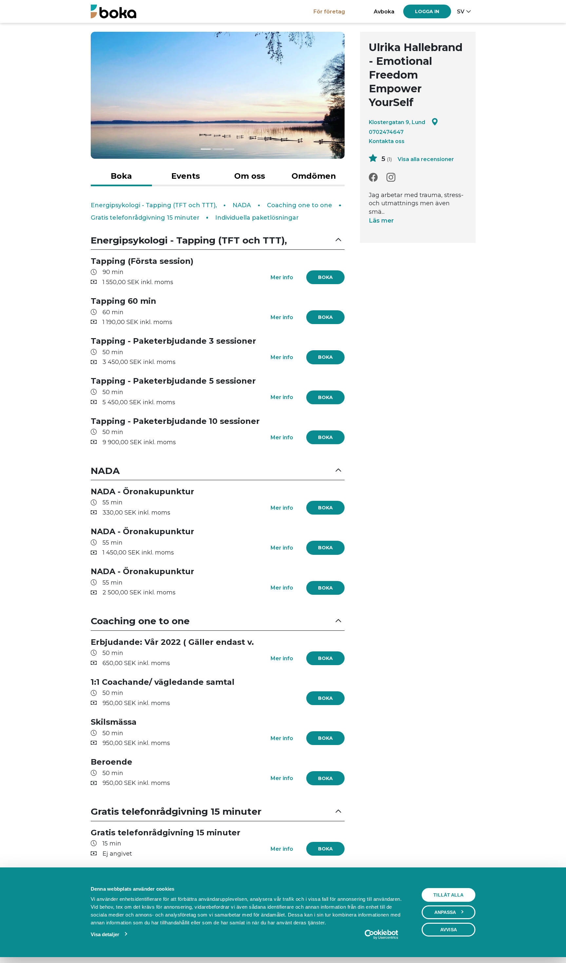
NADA (242, 205)
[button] (218, 240)
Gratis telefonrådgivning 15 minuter (145, 217)
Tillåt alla (448, 895)
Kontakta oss (387, 141)
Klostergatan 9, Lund (397, 122)
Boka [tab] (121, 176)
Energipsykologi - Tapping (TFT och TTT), (154, 205)
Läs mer (381, 220)
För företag (329, 11)
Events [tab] (185, 176)
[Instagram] (391, 177)
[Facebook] (373, 177)
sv (460, 11)
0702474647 (386, 132)
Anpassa (445, 912)
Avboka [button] (384, 11)
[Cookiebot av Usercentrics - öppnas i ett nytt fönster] (381, 934)
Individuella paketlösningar (257, 217)
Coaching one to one (299, 205)
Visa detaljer (105, 934)
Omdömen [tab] (314, 176)
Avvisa (448, 929)
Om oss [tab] (249, 176)
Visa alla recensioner (426, 159)
